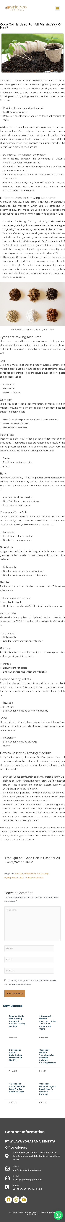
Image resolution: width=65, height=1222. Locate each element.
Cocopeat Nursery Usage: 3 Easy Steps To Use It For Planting (47, 1089)
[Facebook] (8, 1199)
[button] (57, 8)
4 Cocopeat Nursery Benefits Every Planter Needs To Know (17, 1088)
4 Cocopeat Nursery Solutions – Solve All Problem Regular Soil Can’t (47, 1022)
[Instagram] (16, 1199)
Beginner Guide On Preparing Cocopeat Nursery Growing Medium (17, 1021)
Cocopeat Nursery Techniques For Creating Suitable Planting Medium (47, 1056)
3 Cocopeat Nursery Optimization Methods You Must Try (15, 1055)
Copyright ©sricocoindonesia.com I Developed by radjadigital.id (32, 1213)
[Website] (29, 971)
